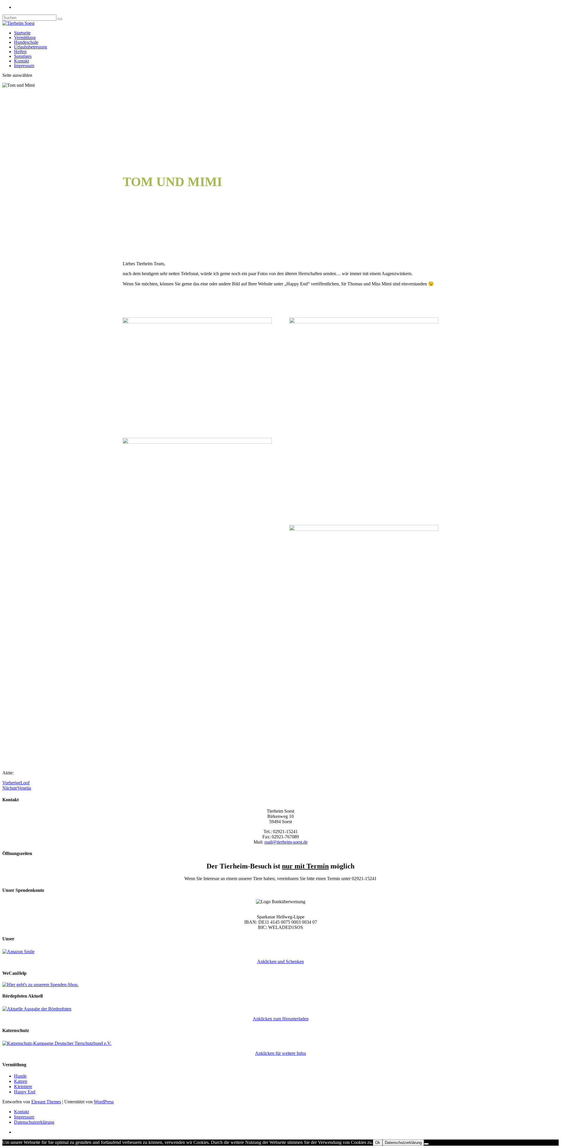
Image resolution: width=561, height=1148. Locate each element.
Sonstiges (23, 56)
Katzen (20, 1081)
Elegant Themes (46, 1101)
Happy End (24, 1091)
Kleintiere (23, 1086)
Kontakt (21, 60)
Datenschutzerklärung (34, 1122)
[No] (426, 1144)
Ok (377, 1142)
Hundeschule (26, 42)
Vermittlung (25, 37)
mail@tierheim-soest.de (286, 842)
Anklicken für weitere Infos (280, 1053)
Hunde (20, 1076)
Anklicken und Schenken (280, 961)
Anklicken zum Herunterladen (281, 1018)
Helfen (20, 51)
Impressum (24, 65)
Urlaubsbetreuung (30, 46)
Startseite (22, 32)
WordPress (104, 1101)
